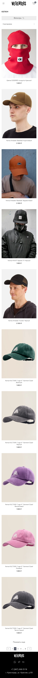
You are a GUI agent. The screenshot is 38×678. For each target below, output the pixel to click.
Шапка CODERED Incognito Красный (19, 80)
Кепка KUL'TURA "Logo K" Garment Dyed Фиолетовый (19, 505)
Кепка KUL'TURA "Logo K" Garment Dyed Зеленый (19, 381)
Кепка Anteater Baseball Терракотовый (19, 200)
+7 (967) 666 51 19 (19, 669)
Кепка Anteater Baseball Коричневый (19, 140)
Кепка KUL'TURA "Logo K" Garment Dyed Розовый (19, 567)
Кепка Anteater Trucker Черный (19, 321)
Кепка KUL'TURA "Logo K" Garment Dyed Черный (19, 443)
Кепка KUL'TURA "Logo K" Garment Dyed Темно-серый (19, 629)
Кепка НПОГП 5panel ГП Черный (19, 260)
